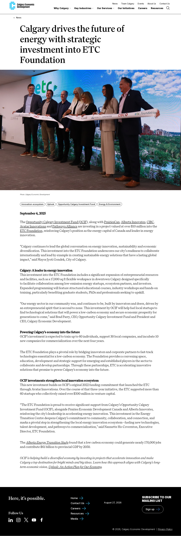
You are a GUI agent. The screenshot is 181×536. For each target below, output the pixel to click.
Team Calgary (127, 3)
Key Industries (82, 8)
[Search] (168, 8)
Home (74, 498)
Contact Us (165, 3)
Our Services (104, 8)
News (115, 3)
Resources (157, 8)
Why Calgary (61, 8)
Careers (142, 8)
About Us (151, 3)
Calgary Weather (112, 496)
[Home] (21, 5)
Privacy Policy (165, 529)
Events (141, 3)
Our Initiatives (126, 8)
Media (74, 518)
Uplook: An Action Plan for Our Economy (75, 467)
